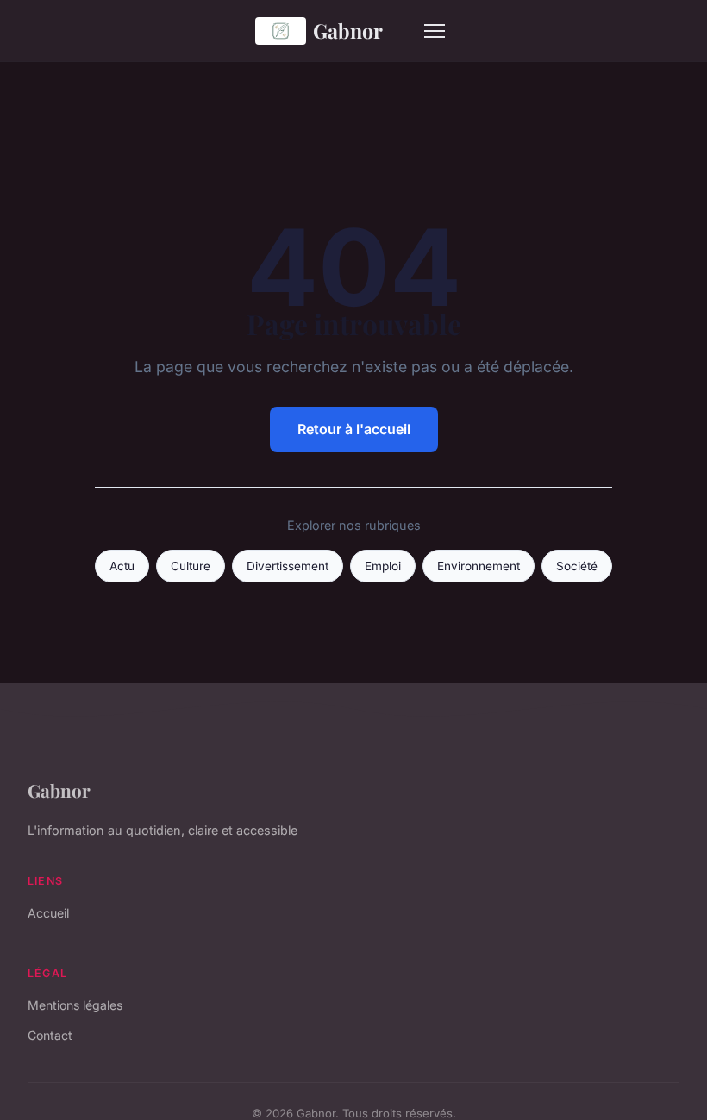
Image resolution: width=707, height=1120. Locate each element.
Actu (122, 566)
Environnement (478, 566)
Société (577, 566)
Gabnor (348, 30)
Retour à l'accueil (353, 429)
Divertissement (287, 566)
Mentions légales (75, 1005)
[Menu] (434, 31)
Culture (190, 566)
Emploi (383, 566)
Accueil (48, 912)
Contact (50, 1035)
